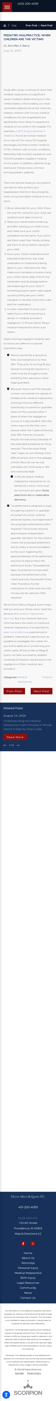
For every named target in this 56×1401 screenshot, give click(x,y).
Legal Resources (28, 1282)
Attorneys (28, 1262)
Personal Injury (28, 1267)
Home (28, 1253)
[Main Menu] (7, 7)
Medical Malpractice (28, 1272)
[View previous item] (5, 745)
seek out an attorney (16, 632)
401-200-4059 (28, 1207)
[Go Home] (6, 25)
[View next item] (17, 745)
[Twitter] (32, 1243)
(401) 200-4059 (28, 3)
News (28, 1292)
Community (28, 1287)
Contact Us (28, 1297)
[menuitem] (28, 1253)
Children (47, 677)
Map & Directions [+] (28, 1233)
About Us (28, 1257)
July (14, 25)
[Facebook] (23, 1243)
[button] (6, 1395)
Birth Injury (28, 1277)
